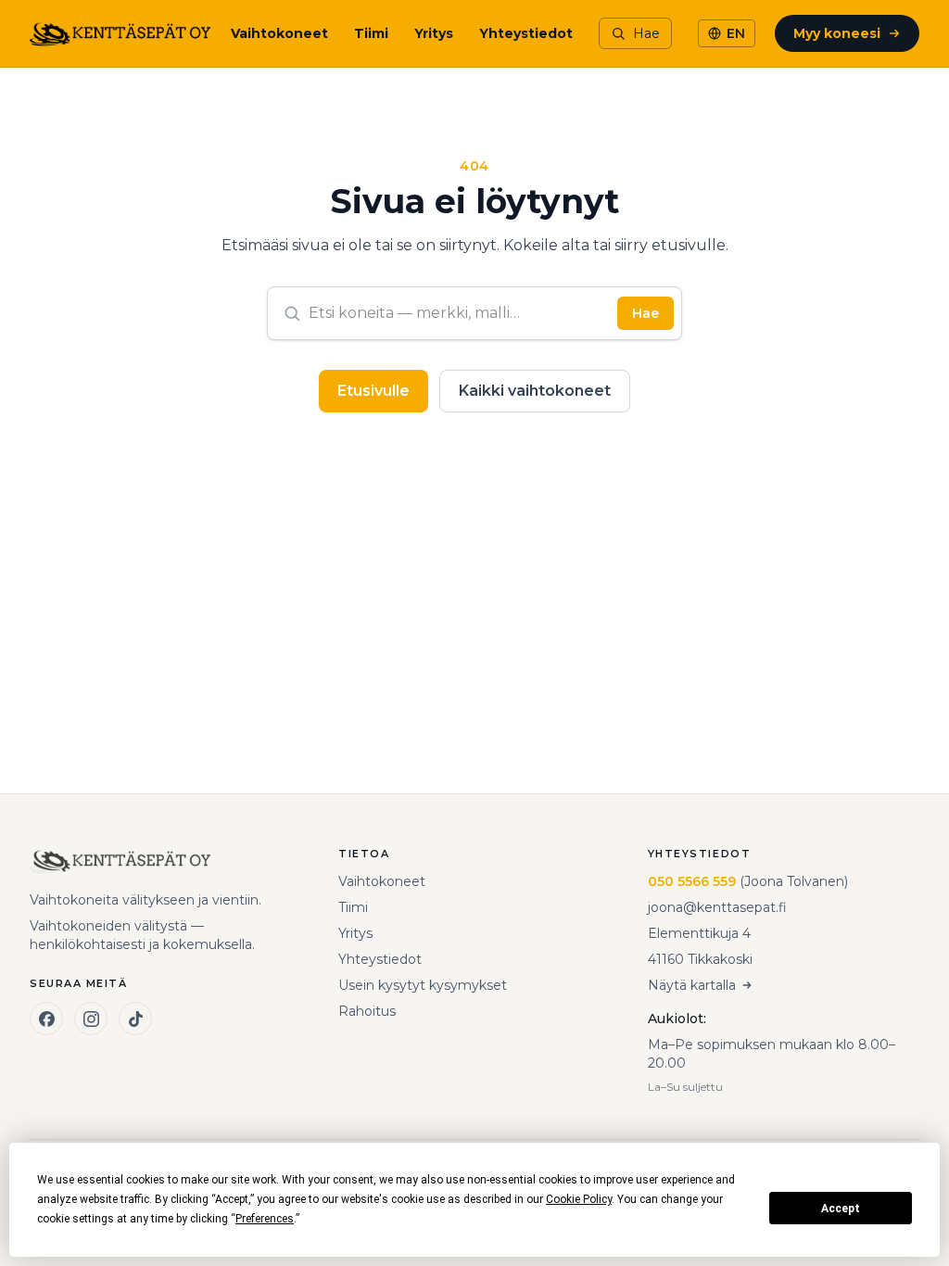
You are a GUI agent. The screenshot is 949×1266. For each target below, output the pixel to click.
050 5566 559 (692, 881)
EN (736, 33)
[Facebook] (46, 1018)
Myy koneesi (836, 33)
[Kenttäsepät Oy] (120, 33)
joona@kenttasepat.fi (717, 907)
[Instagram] (91, 1018)
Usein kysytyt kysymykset (422, 985)
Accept (840, 1208)
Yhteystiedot (526, 33)
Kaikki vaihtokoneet (535, 390)
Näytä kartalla (692, 985)
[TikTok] (135, 1018)
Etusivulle (373, 390)
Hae (645, 313)
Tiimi (371, 33)
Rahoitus (367, 1011)
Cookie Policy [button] (579, 1199)
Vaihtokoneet (279, 33)
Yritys (433, 33)
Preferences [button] (264, 1218)
